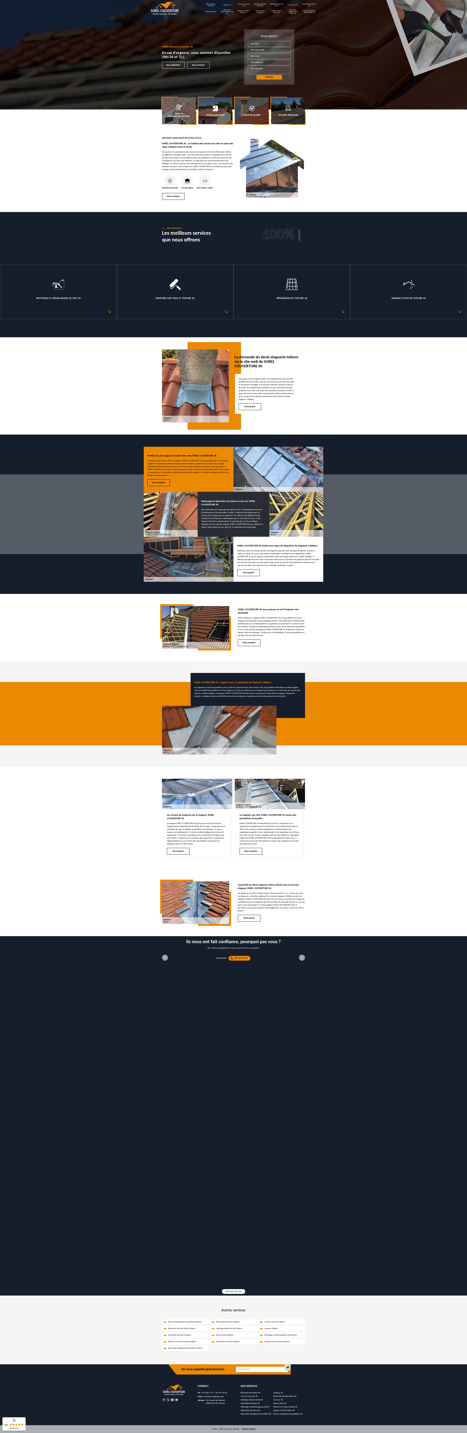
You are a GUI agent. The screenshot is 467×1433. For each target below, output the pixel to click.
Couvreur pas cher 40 (244, 5)
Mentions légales (249, 1429)
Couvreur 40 (293, 5)
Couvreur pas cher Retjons (274, 1322)
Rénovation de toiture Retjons (228, 1322)
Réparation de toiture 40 (260, 11)
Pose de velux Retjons (224, 1335)
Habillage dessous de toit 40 (276, 5)
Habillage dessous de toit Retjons (229, 1328)
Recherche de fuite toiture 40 (260, 5)
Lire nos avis (14, 1428)
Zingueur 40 (227, 5)
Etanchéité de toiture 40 (309, 5)
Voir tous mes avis (234, 1291)
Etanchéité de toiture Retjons (179, 1335)
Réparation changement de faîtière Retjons (185, 1348)
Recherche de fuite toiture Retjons (181, 1328)
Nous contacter (198, 65)
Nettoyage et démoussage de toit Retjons (280, 1335)
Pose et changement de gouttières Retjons (184, 1322)
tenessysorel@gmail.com (214, 1397)
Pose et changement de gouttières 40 (309, 11)
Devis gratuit (249, 407)
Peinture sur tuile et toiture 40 (243, 11)
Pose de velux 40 (210, 11)
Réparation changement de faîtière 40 (293, 11)
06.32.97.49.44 (241, 958)
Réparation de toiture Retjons (227, 1342)
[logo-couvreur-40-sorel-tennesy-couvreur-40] (165, 8)
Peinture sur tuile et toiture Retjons (182, 1342)
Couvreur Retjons (271, 1328)
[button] (165, 958)
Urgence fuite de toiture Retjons (277, 1342)
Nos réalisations (173, 65)
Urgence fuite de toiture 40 (276, 11)
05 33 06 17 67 (207, 1393)
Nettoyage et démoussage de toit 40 (227, 11)
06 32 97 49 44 (221, 1393)
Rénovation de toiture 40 (210, 5)
